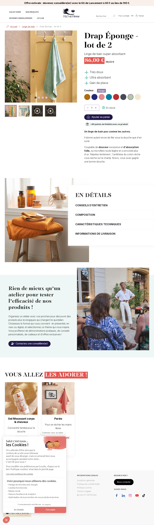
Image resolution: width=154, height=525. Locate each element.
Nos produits (32, 12)
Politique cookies (84, 488)
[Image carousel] (35, 97)
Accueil (13, 26)
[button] (11, 111)
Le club (40, 18)
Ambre (87, 95)
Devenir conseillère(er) (20, 18)
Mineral (123, 95)
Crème (138, 95)
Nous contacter (124, 482)
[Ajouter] (95, 107)
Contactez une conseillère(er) (31, 343)
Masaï (116, 95)
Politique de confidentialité (88, 484)
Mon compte (123, 16)
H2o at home (15, 12)
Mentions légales (84, 491)
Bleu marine (94, 97)
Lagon (109, 95)
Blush (102, 95)
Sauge (131, 96)
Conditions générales (86, 480)
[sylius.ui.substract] (87, 107)
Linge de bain (28, 26)
